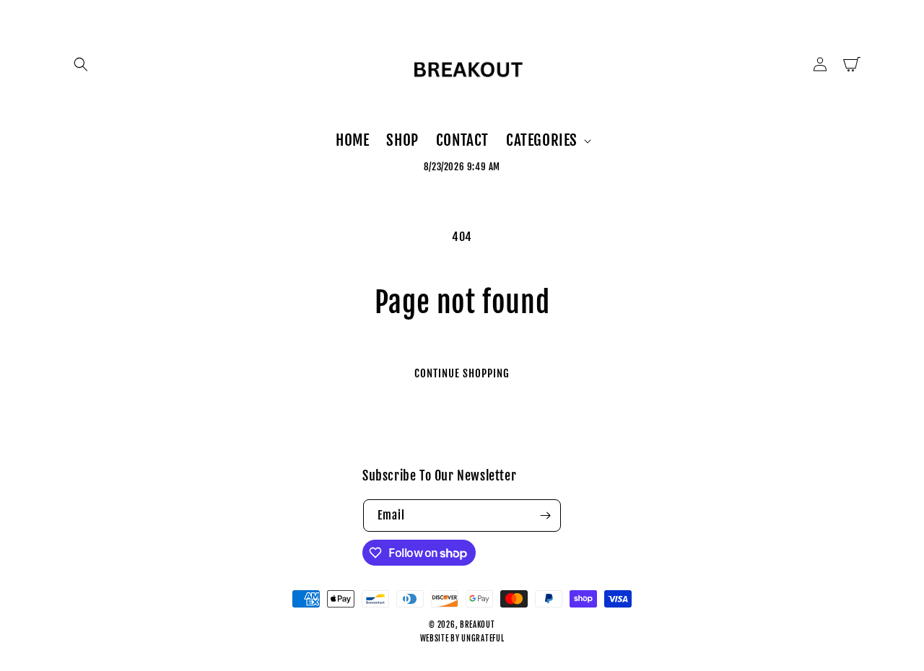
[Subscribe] (545, 515)
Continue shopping (462, 373)
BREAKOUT (477, 625)
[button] (81, 64)
